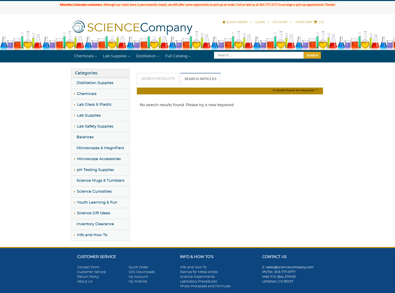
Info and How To (92, 235)
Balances (85, 137)
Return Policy (88, 276)
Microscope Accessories (99, 159)
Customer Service (91, 272)
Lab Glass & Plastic (94, 105)
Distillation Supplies (95, 83)
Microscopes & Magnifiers (100, 148)
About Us (84, 281)
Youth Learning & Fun (97, 202)
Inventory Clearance (95, 224)
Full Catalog (176, 56)
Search (312, 55)
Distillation (146, 56)
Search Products (158, 78)
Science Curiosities (94, 191)
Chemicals (84, 56)
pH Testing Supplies (95, 170)
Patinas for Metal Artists (199, 272)
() (309, 22)
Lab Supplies (115, 56)
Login (260, 22)
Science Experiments (197, 276)
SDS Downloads (142, 272)
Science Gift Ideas (93, 213)
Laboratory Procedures (198, 281)
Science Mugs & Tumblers (100, 181)
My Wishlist (138, 281)
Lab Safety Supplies (95, 126)
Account (280, 22)
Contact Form (88, 267)
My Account (138, 276)
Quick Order (236, 22)
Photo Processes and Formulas (205, 286)
